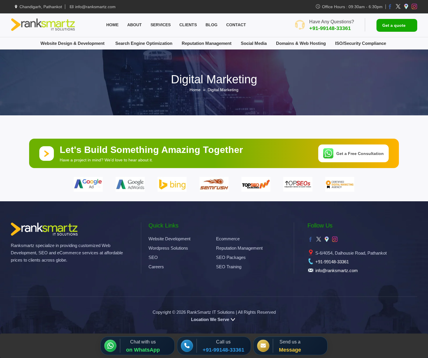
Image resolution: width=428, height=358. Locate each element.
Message (290, 350)
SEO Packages (231, 257)
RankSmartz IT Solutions (211, 312)
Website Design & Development (72, 43)
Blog (211, 24)
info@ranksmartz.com (95, 6)
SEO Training (228, 266)
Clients (188, 24)
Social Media (254, 43)
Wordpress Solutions (168, 248)
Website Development (169, 238)
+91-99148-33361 (330, 28)
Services (161, 24)
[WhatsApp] (112, 346)
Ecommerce (228, 238)
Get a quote (394, 25)
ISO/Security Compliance (360, 43)
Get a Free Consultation (360, 153)
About (134, 24)
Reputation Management (206, 43)
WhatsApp (147, 350)
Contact (236, 24)
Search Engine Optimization (143, 43)
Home (112, 24)
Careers (156, 266)
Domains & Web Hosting (301, 43)
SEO (153, 257)
